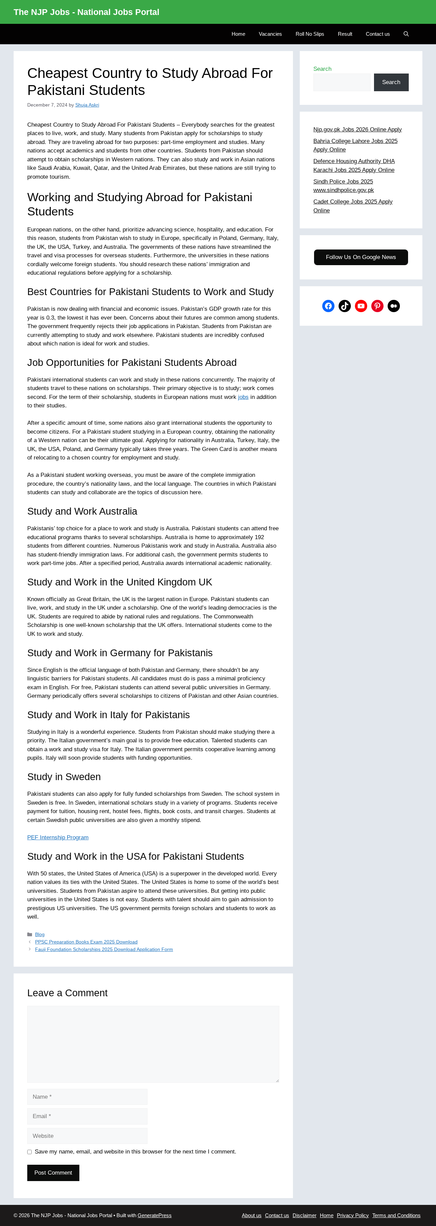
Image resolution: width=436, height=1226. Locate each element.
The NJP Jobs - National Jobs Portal (86, 12)
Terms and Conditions (396, 1215)
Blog (40, 934)
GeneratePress (155, 1215)
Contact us (378, 34)
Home (238, 34)
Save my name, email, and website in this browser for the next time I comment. (135, 1151)
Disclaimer (304, 1215)
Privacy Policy (353, 1215)
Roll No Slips (310, 34)
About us (252, 1215)
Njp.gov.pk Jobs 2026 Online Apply (357, 129)
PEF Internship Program (58, 837)
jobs (243, 397)
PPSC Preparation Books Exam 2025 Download (86, 942)
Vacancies (270, 34)
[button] (406, 34)
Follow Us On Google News (361, 257)
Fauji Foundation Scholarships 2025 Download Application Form (104, 949)
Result (345, 34)
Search (322, 69)
